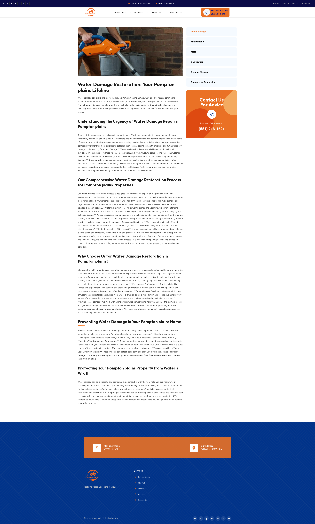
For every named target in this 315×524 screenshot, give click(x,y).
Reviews (276, 3)
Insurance (285, 3)
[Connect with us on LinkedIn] (15, 3)
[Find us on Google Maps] (3, 3)
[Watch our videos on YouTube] (27, 3)
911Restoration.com (110, 518)
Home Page (120, 12)
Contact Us (176, 12)
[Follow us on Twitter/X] (7, 3)
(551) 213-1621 (212, 129)
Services (138, 12)
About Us (295, 3)
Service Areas (305, 3)
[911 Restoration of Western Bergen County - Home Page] (90, 12)
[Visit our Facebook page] (11, 3)
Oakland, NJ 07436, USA (166, 3)
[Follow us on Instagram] (19, 3)
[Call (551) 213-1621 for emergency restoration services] (212, 114)
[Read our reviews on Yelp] (23, 3)
